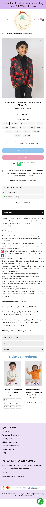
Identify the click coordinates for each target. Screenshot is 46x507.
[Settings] (42, 20)
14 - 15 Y (27, 135)
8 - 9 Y (39, 127)
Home (3, 33)
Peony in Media (8, 449)
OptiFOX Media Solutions (23, 496)
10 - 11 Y (17, 131)
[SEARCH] (8, 20)
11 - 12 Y (27, 131)
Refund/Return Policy (10, 445)
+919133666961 (8, 472)
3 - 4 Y (39, 124)
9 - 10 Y (8, 131)
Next (42, 68)
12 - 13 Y (36, 131)
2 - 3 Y (31, 124)
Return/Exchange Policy (12, 338)
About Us (5, 431)
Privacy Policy (7, 438)
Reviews (6, 349)
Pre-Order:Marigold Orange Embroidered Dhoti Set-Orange (34, 392)
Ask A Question (29, 163)
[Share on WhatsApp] (18, 164)
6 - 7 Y (22, 127)
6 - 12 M (14, 124)
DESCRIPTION (8, 212)
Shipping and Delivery (10, 442)
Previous (4, 68)
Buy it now (23, 157)
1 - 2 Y (23, 124)
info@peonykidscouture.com (13, 476)
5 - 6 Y (14, 127)
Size (5, 343)
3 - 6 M (6, 124)
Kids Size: (23, 119)
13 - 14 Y (18, 135)
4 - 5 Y (6, 127)
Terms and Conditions (10, 435)
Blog (4, 453)
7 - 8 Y (31, 127)
